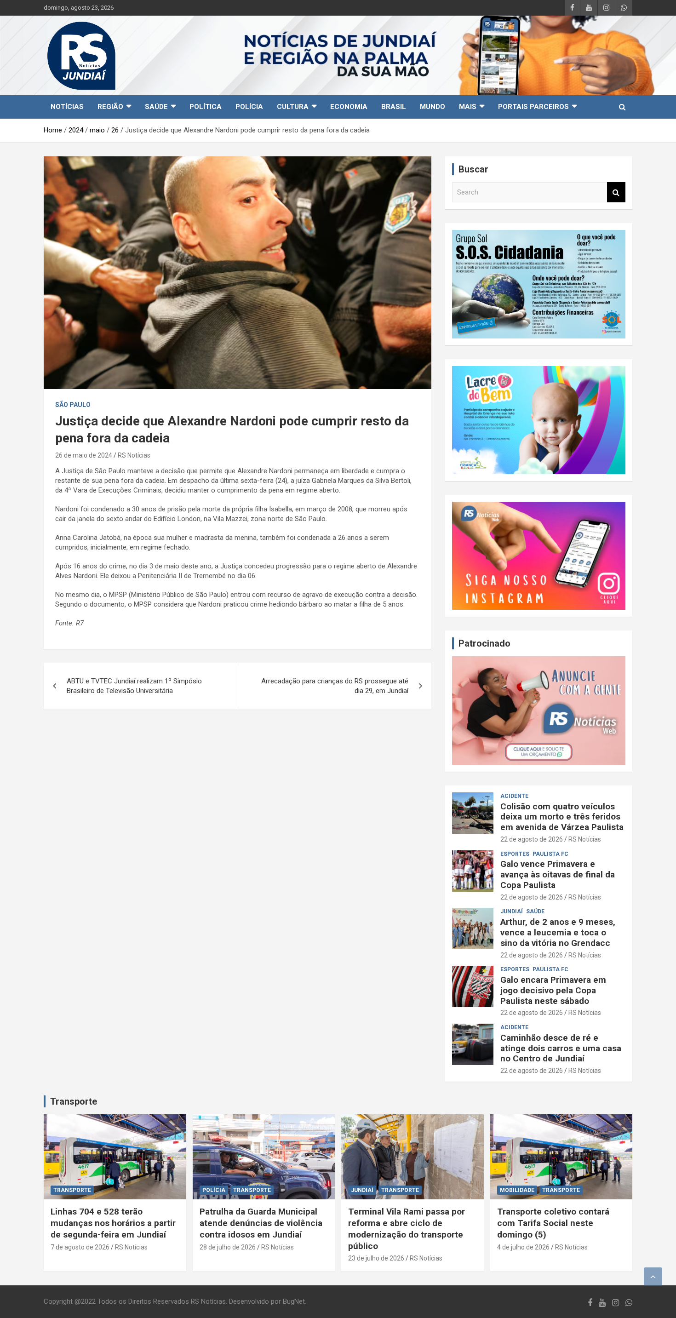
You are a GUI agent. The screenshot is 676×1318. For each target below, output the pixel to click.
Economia (348, 107)
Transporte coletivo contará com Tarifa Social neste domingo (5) (553, 1222)
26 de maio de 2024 (83, 455)
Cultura (293, 107)
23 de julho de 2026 (376, 1258)
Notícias (67, 107)
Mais (467, 107)
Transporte (73, 1101)
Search (616, 192)
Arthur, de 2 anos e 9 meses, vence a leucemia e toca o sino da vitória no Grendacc (557, 932)
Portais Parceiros (533, 107)
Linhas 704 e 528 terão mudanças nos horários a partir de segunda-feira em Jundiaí (113, 1222)
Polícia (249, 107)
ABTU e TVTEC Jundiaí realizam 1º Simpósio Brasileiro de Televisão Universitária (134, 686)
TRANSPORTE (72, 1190)
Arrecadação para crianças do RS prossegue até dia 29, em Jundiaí (334, 686)
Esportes (514, 854)
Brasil (393, 107)
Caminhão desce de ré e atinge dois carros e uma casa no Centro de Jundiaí (560, 1048)
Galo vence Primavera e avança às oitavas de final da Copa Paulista (557, 874)
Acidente (514, 796)
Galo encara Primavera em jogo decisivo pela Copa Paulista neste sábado (553, 990)
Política (205, 107)
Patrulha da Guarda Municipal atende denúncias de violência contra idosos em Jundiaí (261, 1222)
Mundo (432, 107)
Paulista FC (550, 854)
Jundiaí (511, 911)
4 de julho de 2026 (523, 1247)
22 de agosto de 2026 (531, 839)
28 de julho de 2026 (228, 1247)
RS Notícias (134, 455)
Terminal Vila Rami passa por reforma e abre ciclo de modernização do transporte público (406, 1228)
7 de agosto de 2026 (80, 1247)
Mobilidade (517, 1190)
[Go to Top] (653, 1276)
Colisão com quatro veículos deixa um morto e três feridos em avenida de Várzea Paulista (562, 817)
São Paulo (73, 404)
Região (110, 107)
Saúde (156, 107)
